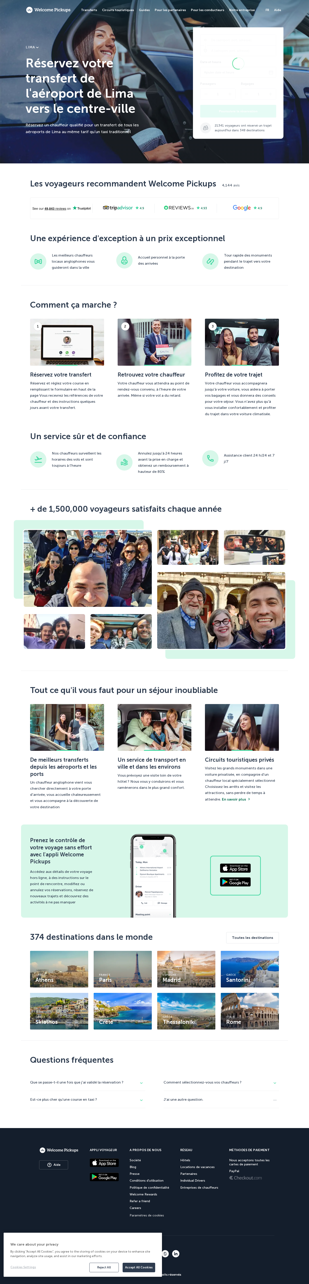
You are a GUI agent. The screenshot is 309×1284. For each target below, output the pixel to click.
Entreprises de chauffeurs (199, 1188)
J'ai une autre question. (183, 1099)
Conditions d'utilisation (147, 1181)
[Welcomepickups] (48, 10)
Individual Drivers (192, 1181)
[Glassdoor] (165, 1254)
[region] (83, 1255)
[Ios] (104, 1163)
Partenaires (188, 1174)
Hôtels (185, 1160)
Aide (57, 1165)
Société (135, 1160)
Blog (133, 1167)
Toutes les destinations (252, 937)
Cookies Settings (23, 1267)
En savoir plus (234, 799)
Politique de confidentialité (149, 1188)
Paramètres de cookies (147, 1215)
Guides (144, 10)
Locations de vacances (197, 1167)
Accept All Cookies (139, 1267)
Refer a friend (140, 1201)
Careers (135, 1208)
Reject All (104, 1267)
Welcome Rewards (143, 1194)
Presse (135, 1174)
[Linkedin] (175, 1254)
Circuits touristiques (118, 10)
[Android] (104, 1177)
